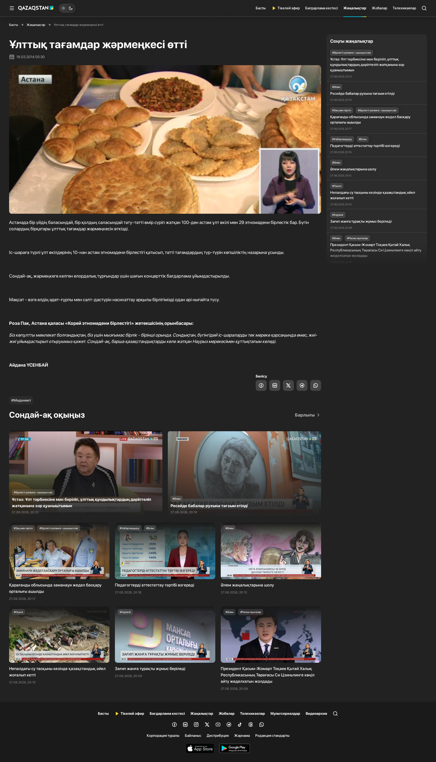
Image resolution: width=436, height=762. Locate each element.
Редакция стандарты (272, 735)
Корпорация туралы (163, 735)
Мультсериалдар (285, 713)
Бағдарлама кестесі (321, 8)
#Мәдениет (21, 400)
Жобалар (379, 8)
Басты (261, 8)
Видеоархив (316, 713)
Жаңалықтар (354, 8)
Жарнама (242, 735)
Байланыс (193, 735)
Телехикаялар (404, 8)
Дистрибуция (218, 735)
